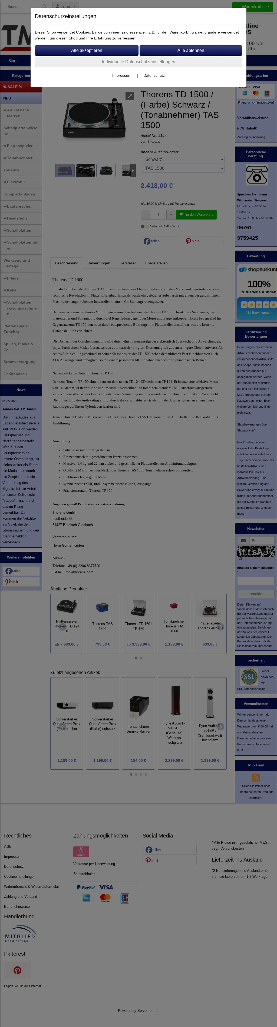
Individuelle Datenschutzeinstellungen (138, 61)
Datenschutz (154, 75)
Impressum (121, 75)
